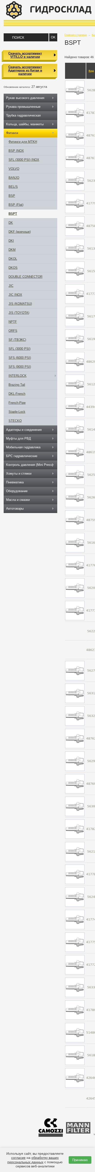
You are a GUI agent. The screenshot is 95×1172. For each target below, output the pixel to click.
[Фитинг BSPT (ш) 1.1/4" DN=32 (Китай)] (75, 829)
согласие (18, 1158)
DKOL (13, 259)
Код (91, 70)
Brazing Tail (17, 385)
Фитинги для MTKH (23, 142)
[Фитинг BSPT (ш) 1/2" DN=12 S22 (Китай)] (75, 226)
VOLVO (14, 169)
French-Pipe (17, 403)
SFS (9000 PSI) (20, 367)
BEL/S (13, 187)
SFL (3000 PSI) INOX (24, 160)
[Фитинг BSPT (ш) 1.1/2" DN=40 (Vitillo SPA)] (75, 716)
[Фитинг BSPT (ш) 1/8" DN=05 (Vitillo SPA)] (75, 384)
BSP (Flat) (16, 205)
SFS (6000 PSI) (20, 358)
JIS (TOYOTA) (19, 313)
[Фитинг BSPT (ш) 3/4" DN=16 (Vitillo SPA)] (75, 475)
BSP (12, 196)
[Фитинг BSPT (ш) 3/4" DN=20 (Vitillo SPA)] (75, 497)
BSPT (13, 214)
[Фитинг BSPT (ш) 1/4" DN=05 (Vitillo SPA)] (75, 248)
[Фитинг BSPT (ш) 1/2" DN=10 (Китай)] (75, 874)
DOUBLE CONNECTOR (25, 277)
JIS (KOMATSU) (20, 304)
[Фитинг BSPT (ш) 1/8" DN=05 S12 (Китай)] (75, 407)
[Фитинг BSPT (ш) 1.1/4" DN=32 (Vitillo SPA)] (75, 806)
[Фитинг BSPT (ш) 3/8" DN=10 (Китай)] (75, 610)
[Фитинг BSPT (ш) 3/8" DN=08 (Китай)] (75, 1078)
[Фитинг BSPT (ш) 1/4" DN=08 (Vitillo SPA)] (75, 316)
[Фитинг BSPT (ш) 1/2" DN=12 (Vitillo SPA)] (75, 180)
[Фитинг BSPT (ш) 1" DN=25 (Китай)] (75, 113)
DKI (11, 241)
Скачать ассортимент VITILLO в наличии (25, 55)
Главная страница (76, 34)
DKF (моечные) (20, 232)
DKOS (13, 268)
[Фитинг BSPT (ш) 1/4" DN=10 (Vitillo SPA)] (75, 339)
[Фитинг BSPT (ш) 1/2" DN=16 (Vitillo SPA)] (75, 897)
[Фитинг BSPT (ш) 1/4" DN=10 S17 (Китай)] (75, 361)
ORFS (13, 331)
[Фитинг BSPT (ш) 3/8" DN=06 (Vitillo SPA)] (75, 542)
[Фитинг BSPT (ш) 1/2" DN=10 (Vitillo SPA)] (75, 851)
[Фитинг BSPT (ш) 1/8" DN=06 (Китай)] (75, 964)
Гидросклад (48, 10)
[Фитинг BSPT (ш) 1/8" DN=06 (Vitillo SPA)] (75, 429)
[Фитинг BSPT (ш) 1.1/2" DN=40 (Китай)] (75, 738)
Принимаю (80, 1160)
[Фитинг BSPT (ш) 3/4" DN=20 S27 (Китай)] (75, 520)
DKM (12, 250)
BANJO (14, 178)
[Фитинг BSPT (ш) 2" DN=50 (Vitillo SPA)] (75, 987)
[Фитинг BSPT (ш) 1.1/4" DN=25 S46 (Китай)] (75, 158)
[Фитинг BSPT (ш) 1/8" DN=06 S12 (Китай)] (75, 452)
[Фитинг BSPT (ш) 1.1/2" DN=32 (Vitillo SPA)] (75, 693)
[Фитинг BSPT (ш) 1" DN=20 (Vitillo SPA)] (75, 670)
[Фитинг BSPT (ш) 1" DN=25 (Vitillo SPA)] (75, 90)
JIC (11, 286)
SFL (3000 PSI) (19, 349)
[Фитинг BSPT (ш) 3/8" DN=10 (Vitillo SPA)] (75, 588)
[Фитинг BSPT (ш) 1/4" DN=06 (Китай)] (75, 294)
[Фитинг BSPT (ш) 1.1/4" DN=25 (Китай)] (75, 783)
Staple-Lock (17, 412)
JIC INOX (15, 295)
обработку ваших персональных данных (33, 1160)
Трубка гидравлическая (23, 115)
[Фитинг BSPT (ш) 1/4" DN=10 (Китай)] (75, 942)
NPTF (13, 322)
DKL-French (17, 394)
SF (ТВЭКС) (17, 340)
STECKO (15, 421)
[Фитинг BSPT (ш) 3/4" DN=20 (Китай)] (75, 1010)
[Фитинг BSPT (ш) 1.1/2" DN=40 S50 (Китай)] (75, 135)
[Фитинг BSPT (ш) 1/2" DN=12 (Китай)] (75, 203)
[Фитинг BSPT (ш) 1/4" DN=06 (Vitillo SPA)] (75, 271)
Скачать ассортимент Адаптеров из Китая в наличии (25, 70)
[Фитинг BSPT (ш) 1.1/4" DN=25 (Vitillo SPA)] (75, 761)
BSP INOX (16, 151)
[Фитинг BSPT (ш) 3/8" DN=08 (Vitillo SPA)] (75, 1055)
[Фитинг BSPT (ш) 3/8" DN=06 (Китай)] (75, 565)
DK (11, 223)
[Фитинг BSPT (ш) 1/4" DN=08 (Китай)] (75, 919)
